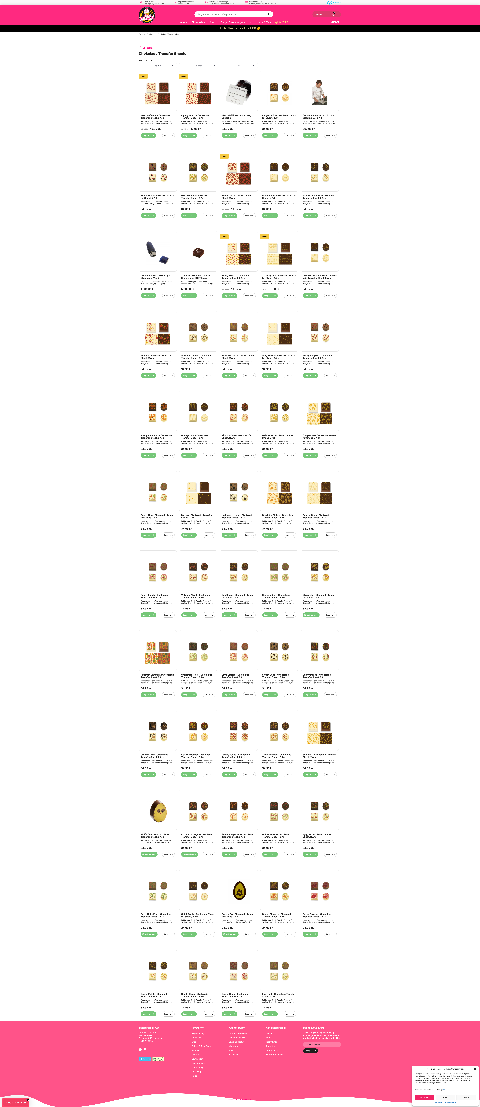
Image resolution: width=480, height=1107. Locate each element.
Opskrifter (271, 1046)
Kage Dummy (198, 1033)
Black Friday (197, 1067)
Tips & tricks (272, 1050)
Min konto (233, 1046)
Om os (269, 1033)
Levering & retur (236, 1042)
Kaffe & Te (263, 22)
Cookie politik (439, 1103)
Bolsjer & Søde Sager (202, 1046)
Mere (466, 1097)
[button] (475, 1069)
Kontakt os (271, 1037)
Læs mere (168, 135)
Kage (182, 22)
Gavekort (196, 1054)
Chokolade (197, 22)
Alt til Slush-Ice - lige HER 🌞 (240, 28)
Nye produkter (198, 1063)
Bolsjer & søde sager (232, 22)
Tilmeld (308, 1051)
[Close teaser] (27, 1100)
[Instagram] (145, 1049)
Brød (212, 22)
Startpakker (197, 1059)
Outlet (283, 22)
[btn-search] (270, 14)
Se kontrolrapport (274, 1054)
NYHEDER (334, 22)
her (444, 1090)
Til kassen (233, 1054)
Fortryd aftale (272, 1042)
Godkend (424, 1097)
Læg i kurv (147, 135)
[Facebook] (140, 1049)
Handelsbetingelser (238, 1033)
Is (251, 22)
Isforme (195, 1050)
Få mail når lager (311, 615)
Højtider (195, 1076)
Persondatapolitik (451, 1103)
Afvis (445, 1097)
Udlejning (196, 1071)
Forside (142, 34)
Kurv (231, 1050)
